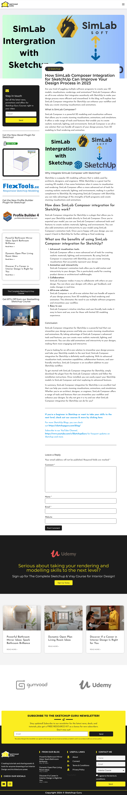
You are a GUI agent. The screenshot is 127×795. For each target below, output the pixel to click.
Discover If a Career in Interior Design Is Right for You (19, 269)
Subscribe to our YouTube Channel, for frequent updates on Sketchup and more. (77, 434)
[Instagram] (9, 784)
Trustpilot (71, 775)
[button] (123, 4)
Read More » (10, 246)
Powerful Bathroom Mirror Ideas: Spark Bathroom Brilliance (18, 241)
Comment (50, 465)
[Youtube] (3, 784)
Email (48, 507)
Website (48, 517)
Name (48, 497)
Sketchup (55, 69)
